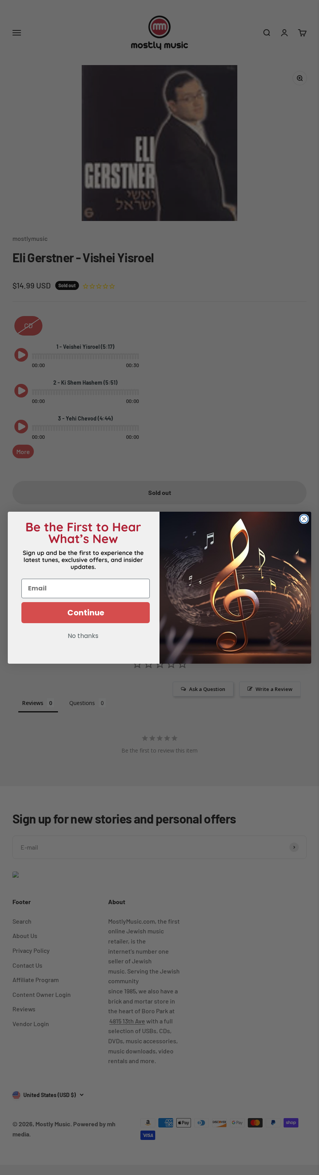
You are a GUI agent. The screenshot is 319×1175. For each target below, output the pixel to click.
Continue (85, 612)
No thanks (83, 636)
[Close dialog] (304, 519)
